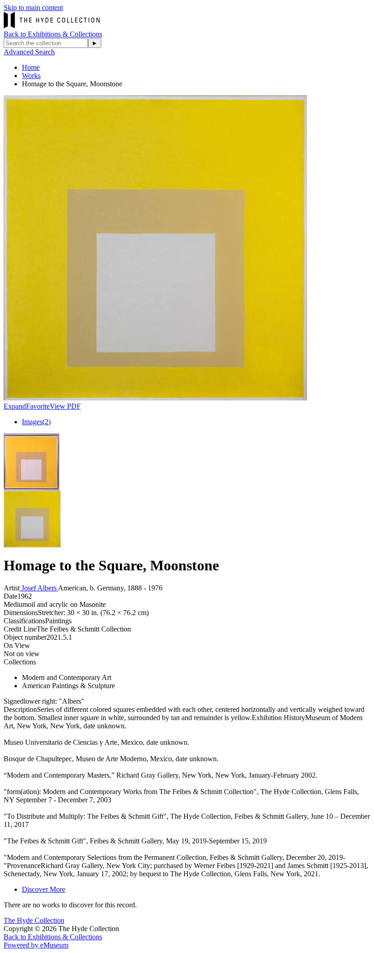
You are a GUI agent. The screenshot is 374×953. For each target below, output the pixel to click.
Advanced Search (29, 52)
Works (31, 75)
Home (31, 67)
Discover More (43, 889)
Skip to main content (33, 7)
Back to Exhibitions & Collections (53, 34)
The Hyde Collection (34, 920)
